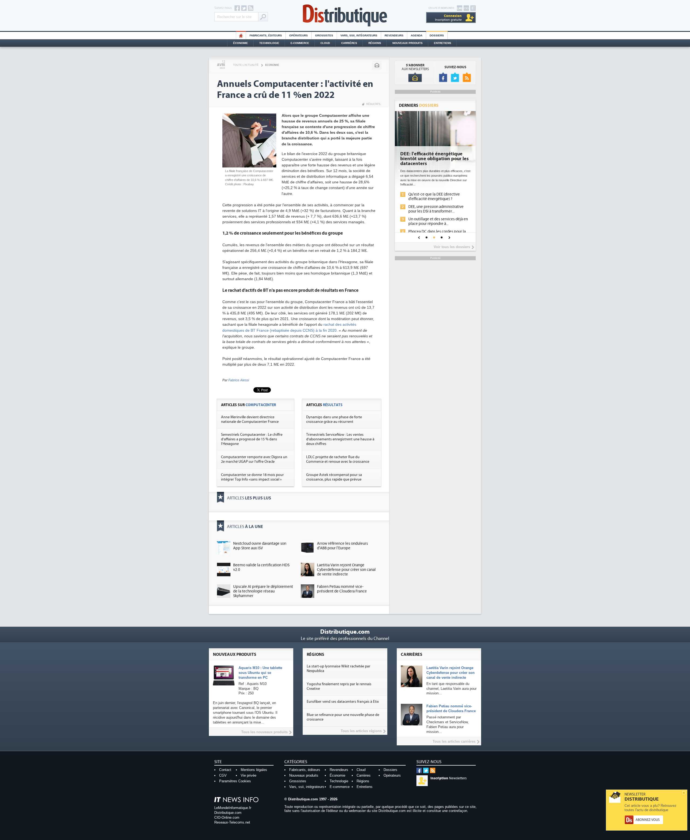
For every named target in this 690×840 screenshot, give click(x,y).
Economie (272, 65)
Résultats (373, 104)
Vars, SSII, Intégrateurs (358, 35)
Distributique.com (228, 813)
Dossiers (437, 35)
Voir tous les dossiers (452, 247)
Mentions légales (254, 770)
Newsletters (448, 778)
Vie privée (248, 775)
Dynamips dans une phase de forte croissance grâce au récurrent (334, 419)
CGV (223, 775)
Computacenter (261, 405)
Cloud (325, 43)
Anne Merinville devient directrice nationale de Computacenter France (250, 419)
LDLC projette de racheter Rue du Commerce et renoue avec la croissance (337, 459)
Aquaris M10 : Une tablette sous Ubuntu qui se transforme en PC (260, 673)
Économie (240, 43)
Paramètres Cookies (235, 781)
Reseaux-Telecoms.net (232, 822)
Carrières (349, 43)
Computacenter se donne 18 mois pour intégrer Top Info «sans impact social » (252, 477)
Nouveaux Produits (407, 43)
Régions (374, 43)
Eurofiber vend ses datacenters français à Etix (343, 702)
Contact (225, 770)
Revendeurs (394, 35)
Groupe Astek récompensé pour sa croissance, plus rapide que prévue (334, 477)
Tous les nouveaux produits (264, 732)
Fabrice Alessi (238, 380)
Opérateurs (298, 35)
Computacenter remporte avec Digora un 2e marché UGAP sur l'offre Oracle (254, 459)
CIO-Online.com (226, 817)
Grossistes (324, 35)
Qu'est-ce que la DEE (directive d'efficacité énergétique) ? (434, 196)
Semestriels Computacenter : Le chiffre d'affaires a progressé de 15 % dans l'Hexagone (251, 439)
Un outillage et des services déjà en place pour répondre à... (438, 221)
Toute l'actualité (245, 65)
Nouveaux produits (303, 775)
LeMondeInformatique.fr (232, 808)
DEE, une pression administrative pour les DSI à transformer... (436, 209)
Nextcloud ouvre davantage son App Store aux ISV (259, 545)
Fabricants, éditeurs (266, 35)
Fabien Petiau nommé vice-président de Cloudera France (342, 589)
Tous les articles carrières (454, 741)
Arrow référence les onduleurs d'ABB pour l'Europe (342, 545)
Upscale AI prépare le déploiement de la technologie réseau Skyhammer (263, 591)
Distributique (345, 15)
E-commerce (300, 43)
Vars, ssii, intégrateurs (306, 787)
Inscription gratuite (448, 18)
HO (241, 35)
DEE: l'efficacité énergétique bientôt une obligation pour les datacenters (434, 159)
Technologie (269, 43)
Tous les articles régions (361, 731)
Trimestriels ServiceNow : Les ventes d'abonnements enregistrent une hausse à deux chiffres (340, 439)
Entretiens (442, 43)
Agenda (416, 35)
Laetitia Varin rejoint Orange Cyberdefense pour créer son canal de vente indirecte (346, 570)
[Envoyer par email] (377, 65)
